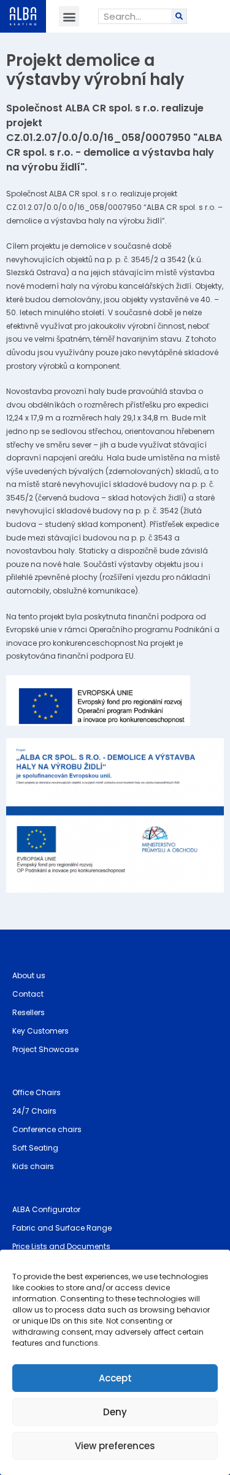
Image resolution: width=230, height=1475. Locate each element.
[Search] (178, 16)
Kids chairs (33, 1166)
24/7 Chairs (34, 1111)
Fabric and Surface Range (62, 1228)
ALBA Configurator (46, 1209)
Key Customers (40, 1031)
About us (28, 975)
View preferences (115, 1445)
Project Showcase (45, 1049)
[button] (69, 16)
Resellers (28, 1012)
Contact (28, 994)
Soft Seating (35, 1148)
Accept (115, 1378)
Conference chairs (47, 1129)
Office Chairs (36, 1092)
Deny (115, 1411)
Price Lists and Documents (61, 1246)
